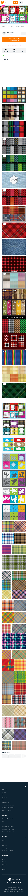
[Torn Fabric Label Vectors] (13, 454)
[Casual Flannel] (13, 111)
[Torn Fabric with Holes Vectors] (13, 471)
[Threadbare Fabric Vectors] (13, 521)
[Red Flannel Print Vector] (13, 263)
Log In (21, 2)
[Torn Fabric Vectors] (13, 488)
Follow (23, 34)
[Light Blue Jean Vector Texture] (13, 179)
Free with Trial (14, 39)
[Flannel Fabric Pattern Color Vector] (13, 213)
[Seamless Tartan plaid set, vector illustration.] (13, 145)
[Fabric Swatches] (13, 94)
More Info (6, 58)
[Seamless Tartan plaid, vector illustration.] (13, 229)
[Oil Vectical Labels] (13, 317)
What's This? (15, 55)
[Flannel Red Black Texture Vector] (13, 350)
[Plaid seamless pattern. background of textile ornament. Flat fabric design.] (8, 536)
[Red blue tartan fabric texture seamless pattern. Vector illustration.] (18, 819)
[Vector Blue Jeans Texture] (13, 246)
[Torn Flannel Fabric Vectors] (13, 437)
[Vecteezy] (2, 2)
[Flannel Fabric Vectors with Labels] (13, 420)
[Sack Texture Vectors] (13, 280)
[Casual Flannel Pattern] (13, 128)
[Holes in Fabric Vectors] (13, 504)
